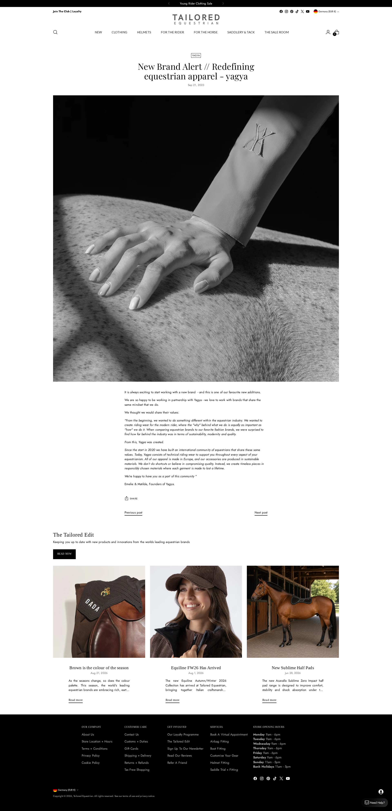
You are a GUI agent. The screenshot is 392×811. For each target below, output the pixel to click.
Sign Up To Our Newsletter (185, 748)
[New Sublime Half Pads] (293, 612)
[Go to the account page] (328, 32)
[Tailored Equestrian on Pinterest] (292, 11)
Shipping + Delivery (138, 755)
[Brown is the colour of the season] (99, 612)
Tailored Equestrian (83, 796)
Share (134, 498)
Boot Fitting (218, 748)
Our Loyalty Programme (183, 734)
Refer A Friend (177, 762)
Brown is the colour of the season (99, 667)
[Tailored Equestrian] (196, 19)
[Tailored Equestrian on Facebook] (281, 11)
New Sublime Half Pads (293, 667)
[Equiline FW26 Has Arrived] (196, 612)
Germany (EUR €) (327, 11)
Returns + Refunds (137, 762)
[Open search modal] (55, 32)
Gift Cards (131, 748)
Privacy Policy (91, 755)
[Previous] (168, 3)
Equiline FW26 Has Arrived (196, 667)
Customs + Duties (136, 741)
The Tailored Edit (178, 741)
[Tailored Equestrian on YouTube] (308, 11)
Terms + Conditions (94, 748)
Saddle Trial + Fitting (224, 769)
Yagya (196, 55)
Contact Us (132, 734)
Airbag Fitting (219, 741)
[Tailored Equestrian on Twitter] (302, 11)
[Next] (223, 3)
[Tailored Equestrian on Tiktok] (297, 11)
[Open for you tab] (381, 792)
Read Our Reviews (179, 755)
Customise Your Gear (224, 755)
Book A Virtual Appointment (229, 734)
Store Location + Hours (97, 741)
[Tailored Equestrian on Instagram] (286, 11)
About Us (88, 734)
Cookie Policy (91, 762)
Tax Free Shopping (137, 769)
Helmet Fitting (219, 762)
